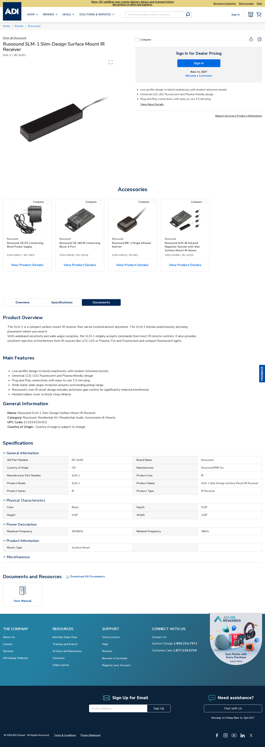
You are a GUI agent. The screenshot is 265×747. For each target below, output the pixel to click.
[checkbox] (137, 39)
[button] (262, 373)
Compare (145, 39)
